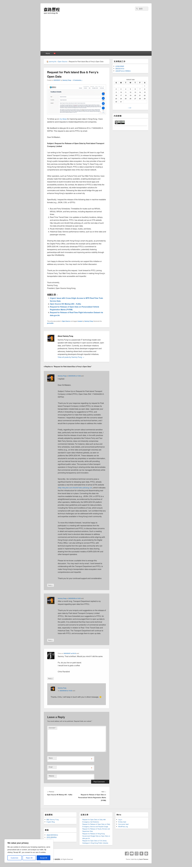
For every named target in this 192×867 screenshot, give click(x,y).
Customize (14, 858)
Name (51, 758)
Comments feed (123, 824)
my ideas (63, 119)
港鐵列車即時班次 (52, 835)
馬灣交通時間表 (52, 837)
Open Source (62, 61)
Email (50, 767)
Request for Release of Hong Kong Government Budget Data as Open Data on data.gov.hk (96, 836)
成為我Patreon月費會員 (123, 71)
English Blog (51, 822)
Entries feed (122, 822)
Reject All (29, 858)
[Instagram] (136, 853)
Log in (120, 819)
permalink (50, 323)
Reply (50, 585)
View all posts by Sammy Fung (71, 357)
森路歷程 (52, 9)
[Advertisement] (96, 34)
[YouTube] (132, 853)
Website (51, 776)
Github (141, 853)
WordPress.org (123, 826)
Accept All (43, 858)
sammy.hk (52, 61)
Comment (52, 728)
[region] (28, 851)
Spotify (146, 853)
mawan (80, 321)
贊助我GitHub (119, 68)
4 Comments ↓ (77, 80)
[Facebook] (127, 853)
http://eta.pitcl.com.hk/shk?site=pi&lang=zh (75, 487)
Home (48, 53)
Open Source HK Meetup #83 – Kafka (65, 304)
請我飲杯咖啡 (119, 66)
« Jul (129, 108)
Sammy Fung (67, 80)
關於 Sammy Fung (53, 819)
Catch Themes (143, 859)
